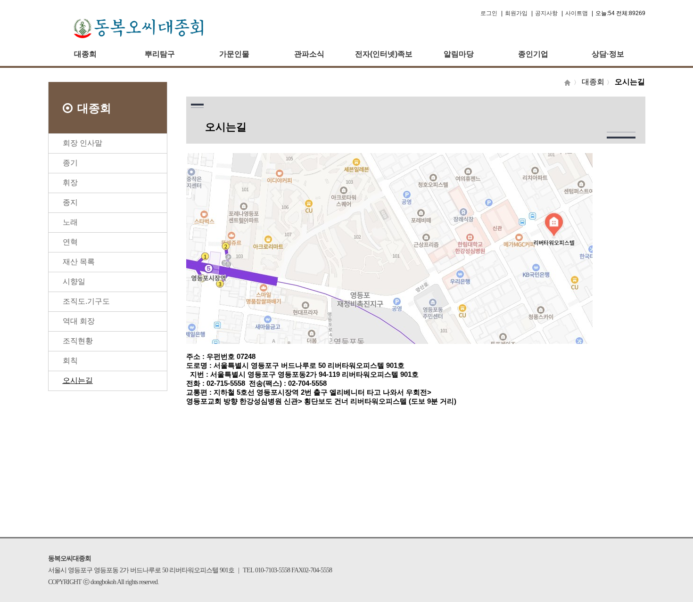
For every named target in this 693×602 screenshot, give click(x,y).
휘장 (70, 183)
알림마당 (459, 54)
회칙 (70, 361)
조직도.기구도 (86, 301)
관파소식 (309, 54)
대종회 (85, 54)
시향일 (74, 281)
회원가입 (516, 13)
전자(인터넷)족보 (383, 54)
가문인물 (234, 54)
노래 (70, 222)
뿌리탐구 (160, 54)
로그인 (488, 13)
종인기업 (533, 54)
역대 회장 (79, 321)
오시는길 (78, 380)
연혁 (70, 242)
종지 (70, 202)
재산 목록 (79, 262)
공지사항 (546, 13)
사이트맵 (576, 13)
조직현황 (78, 341)
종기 (70, 163)
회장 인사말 (82, 143)
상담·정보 (608, 54)
